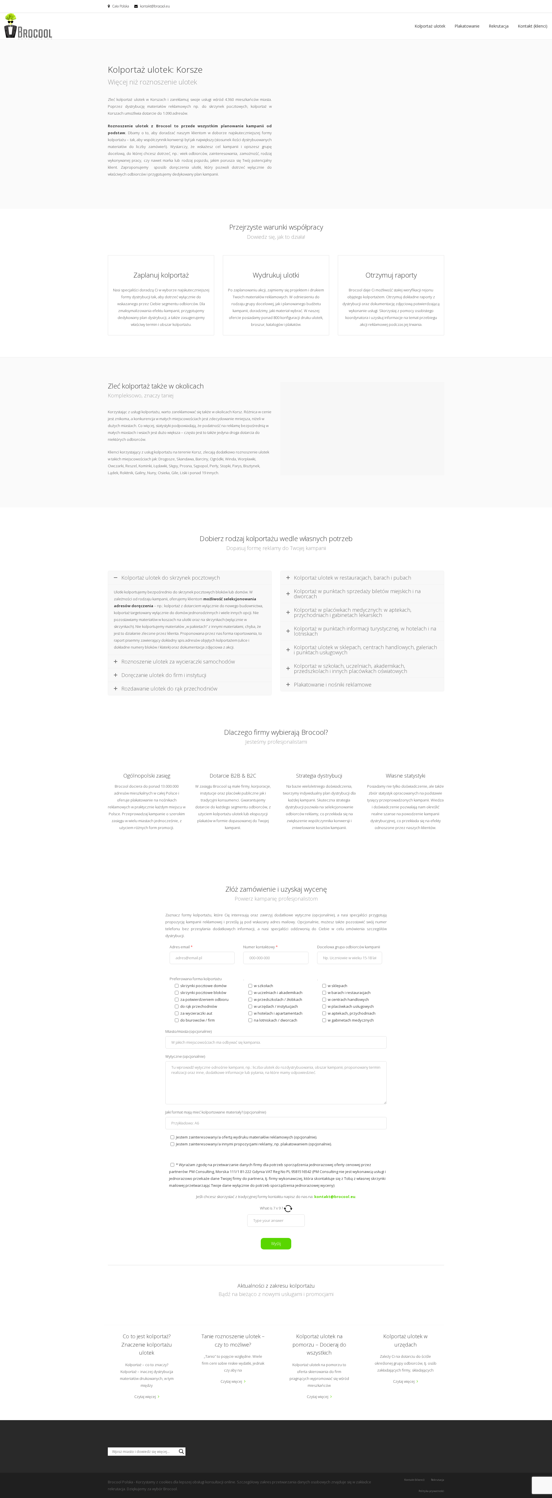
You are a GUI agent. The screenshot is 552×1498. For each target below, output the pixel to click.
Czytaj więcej (145, 1396)
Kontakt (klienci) (532, 26)
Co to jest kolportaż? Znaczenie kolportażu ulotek (146, 1344)
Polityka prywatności (431, 1491)
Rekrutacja (499, 26)
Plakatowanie (467, 26)
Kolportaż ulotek (430, 26)
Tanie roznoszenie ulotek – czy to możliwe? (233, 1340)
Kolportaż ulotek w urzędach (405, 1340)
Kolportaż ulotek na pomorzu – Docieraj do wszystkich (319, 1344)
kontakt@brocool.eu (155, 6)
